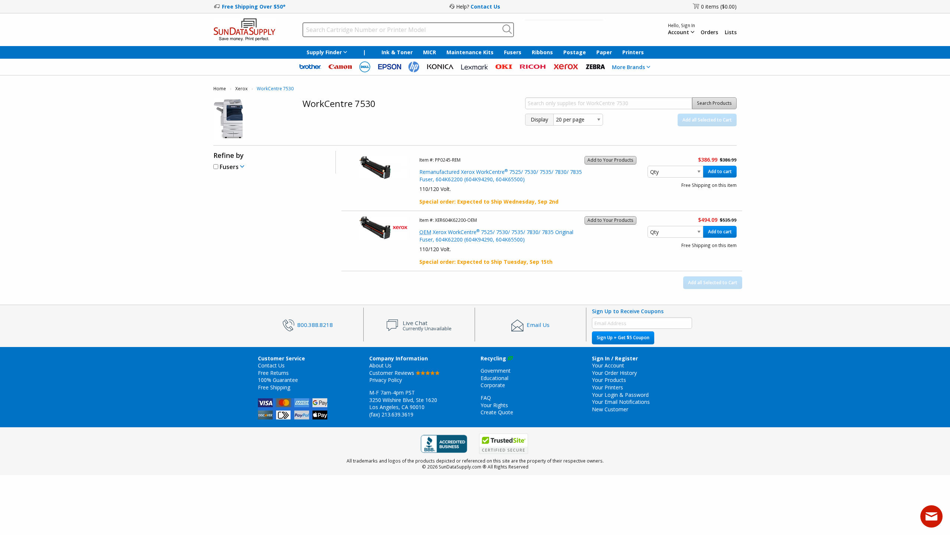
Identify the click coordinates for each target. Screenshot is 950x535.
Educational (494, 378)
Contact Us (485, 6)
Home (219, 88)
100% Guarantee (278, 379)
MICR (429, 52)
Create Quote (497, 412)
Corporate (493, 385)
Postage (574, 52)
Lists (731, 32)
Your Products (609, 379)
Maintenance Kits (470, 52)
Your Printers (607, 387)
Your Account (608, 365)
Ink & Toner (397, 52)
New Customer (610, 409)
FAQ (486, 397)
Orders (709, 32)
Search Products (714, 103)
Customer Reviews (392, 372)
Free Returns (273, 372)
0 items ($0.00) (719, 6)
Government (496, 370)
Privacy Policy (385, 379)
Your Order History (614, 372)
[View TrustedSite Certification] (503, 444)
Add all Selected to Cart (707, 120)
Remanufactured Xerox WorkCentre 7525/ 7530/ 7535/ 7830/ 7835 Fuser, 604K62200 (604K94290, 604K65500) (500, 175)
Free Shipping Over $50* (254, 6)
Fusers (512, 52)
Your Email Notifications (621, 401)
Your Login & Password (620, 394)
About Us (380, 365)
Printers (633, 52)
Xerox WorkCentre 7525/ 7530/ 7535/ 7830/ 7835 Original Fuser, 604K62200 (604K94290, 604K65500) (496, 235)
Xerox (241, 88)
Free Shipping (274, 387)
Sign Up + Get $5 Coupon (623, 337)
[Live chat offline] (931, 516)
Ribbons (542, 52)
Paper (604, 52)
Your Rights (494, 405)
